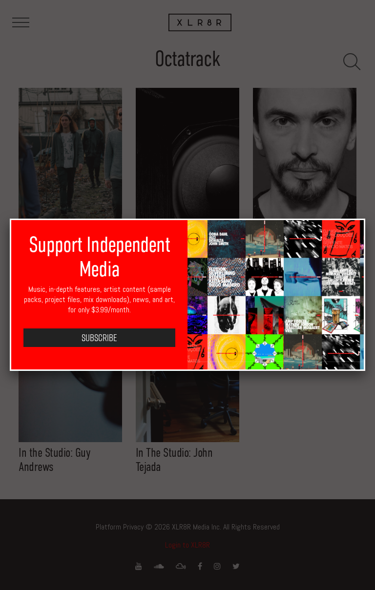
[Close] (365, 218)
